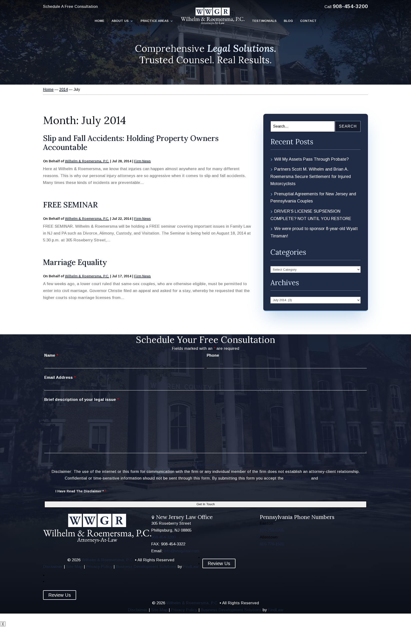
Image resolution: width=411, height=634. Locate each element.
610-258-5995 (272, 530)
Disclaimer (205, 464)
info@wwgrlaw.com (181, 551)
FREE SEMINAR (70, 205)
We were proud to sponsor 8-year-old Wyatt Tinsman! (314, 232)
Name (51, 355)
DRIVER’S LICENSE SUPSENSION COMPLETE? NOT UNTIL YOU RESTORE (310, 215)
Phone (213, 355)
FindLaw (190, 566)
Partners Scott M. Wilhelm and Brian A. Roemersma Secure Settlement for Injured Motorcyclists (310, 176)
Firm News (142, 161)
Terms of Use (297, 478)
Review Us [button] (219, 563)
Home (99, 21)
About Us (120, 21)
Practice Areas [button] (155, 21)
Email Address (60, 377)
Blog (288, 21)
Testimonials (264, 21)
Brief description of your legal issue (81, 399)
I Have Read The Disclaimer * (80, 491)
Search (348, 126)
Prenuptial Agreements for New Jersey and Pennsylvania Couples (313, 198)
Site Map (74, 566)
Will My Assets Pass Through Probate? (311, 159)
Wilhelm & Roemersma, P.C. (87, 161)
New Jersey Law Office (184, 517)
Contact (308, 21)
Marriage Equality (75, 262)
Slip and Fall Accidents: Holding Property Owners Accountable (131, 142)
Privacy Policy (332, 478)
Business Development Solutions (146, 566)
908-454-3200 (350, 6)
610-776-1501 (272, 544)
